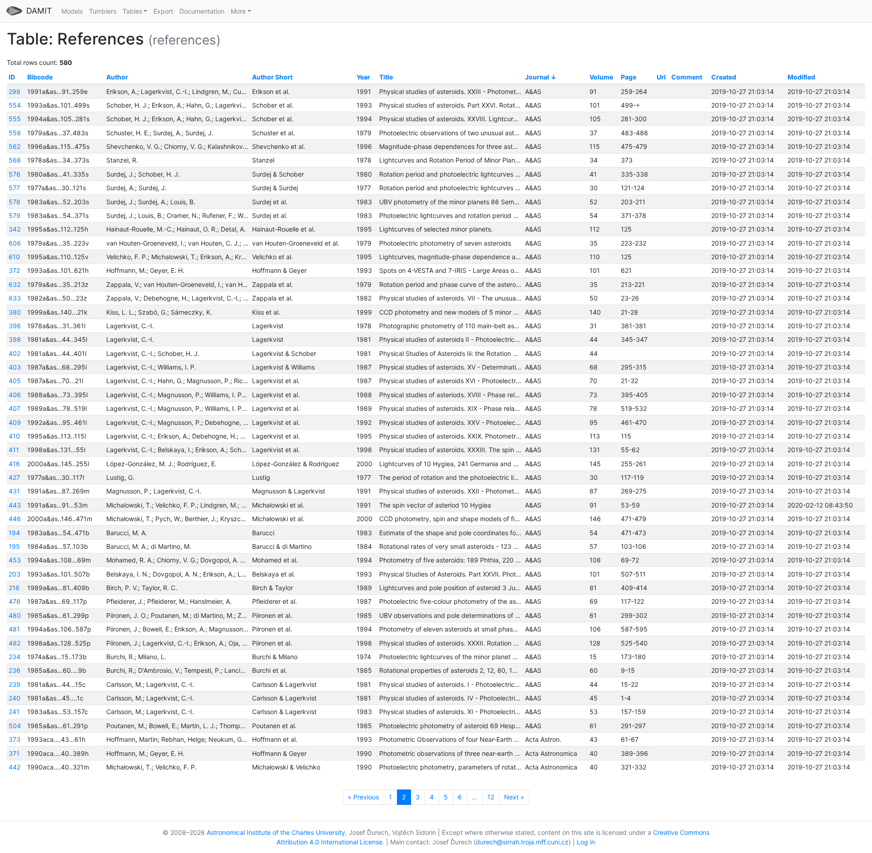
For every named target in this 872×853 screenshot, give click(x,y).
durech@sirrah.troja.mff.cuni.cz (522, 842)
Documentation (201, 11)
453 (15, 560)
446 (15, 519)
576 (14, 174)
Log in (586, 842)
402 (14, 353)
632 (14, 284)
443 (15, 505)
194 (14, 533)
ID (12, 77)
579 (14, 215)
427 (14, 477)
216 (14, 588)
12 (490, 797)
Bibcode (40, 77)
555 (15, 119)
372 (14, 270)
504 (15, 726)
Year (363, 77)
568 (15, 160)
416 (14, 464)
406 (15, 395)
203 (14, 574)
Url (661, 77)
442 (14, 767)
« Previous (363, 797)
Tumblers (102, 11)
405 (15, 381)
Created (723, 77)
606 (15, 243)
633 (15, 298)
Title (386, 77)
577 (14, 188)
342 (14, 229)
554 (15, 105)
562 (14, 146)
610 (14, 257)
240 (14, 698)
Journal (537, 77)
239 (14, 684)
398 (15, 339)
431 (14, 491)
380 (15, 312)
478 (14, 601)
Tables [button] (132, 11)
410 (14, 436)
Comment (686, 77)
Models (72, 11)
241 (14, 711)
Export (163, 11)
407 (14, 408)
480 (15, 615)
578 (14, 202)
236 (14, 670)
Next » (514, 797)
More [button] (238, 11)
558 (15, 133)
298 (14, 91)
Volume (601, 77)
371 (14, 753)
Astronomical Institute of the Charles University (276, 832)
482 (14, 643)
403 (15, 367)
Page (628, 77)
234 (14, 657)
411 (14, 450)
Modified (801, 77)
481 (14, 629)
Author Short (272, 77)
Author (117, 77)
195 (14, 546)
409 (15, 422)
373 (14, 739)
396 (15, 326)
